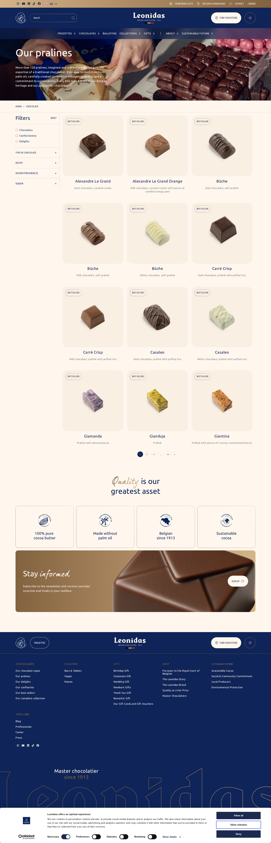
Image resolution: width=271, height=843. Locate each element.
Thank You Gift (122, 692)
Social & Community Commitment (232, 676)
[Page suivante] (175, 454)
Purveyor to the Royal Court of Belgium (180, 672)
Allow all (238, 815)
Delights (24, 141)
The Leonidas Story (173, 679)
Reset (54, 118)
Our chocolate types (28, 670)
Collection (70, 664)
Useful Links (22, 714)
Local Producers (221, 681)
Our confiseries (25, 687)
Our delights (23, 681)
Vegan (68, 676)
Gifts (116, 664)
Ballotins (110, 33)
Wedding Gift (122, 681)
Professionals (24, 726)
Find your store (228, 17)
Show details (169, 836)
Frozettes (39, 642)
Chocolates (26, 130)
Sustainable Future (222, 664)
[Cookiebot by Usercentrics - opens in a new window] (26, 837)
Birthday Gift (121, 670)
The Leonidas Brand (174, 684)
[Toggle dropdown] (56, 3)
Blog (18, 721)
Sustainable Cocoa (223, 670)
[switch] (96, 836)
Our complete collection (30, 698)
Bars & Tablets (73, 670)
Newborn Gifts (122, 687)
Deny (238, 834)
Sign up (236, 581)
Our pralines (23, 676)
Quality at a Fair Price (175, 690)
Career (20, 732)
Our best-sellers (25, 692)
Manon (68, 681)
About (166, 664)
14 (168, 454)
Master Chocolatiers (174, 695)
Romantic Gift (122, 698)
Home (19, 106)
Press (19, 737)
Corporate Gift (122, 676)
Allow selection (238, 824)
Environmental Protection (227, 687)
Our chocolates (25, 664)
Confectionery (28, 135)
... (161, 454)
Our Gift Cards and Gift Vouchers (133, 703)
